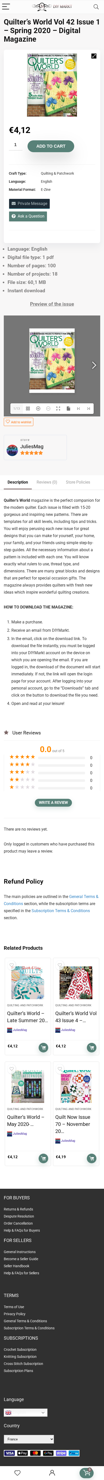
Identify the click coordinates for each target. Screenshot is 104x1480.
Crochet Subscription (20, 1349)
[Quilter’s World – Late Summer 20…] (28, 982)
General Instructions (20, 1252)
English (18, 1412)
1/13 (16, 408)
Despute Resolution (19, 1216)
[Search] (96, 7)
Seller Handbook (16, 1266)
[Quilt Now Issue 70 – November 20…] (76, 1086)
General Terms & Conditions (25, 1321)
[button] (93, 56)
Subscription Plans (19, 1371)
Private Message (31, 203)
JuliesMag (31, 446)
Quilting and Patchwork (25, 1005)
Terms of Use (14, 1307)
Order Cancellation (18, 1223)
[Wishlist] (17, 1473)
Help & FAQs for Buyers (22, 1230)
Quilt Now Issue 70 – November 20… (72, 1124)
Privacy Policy (14, 1314)
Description (18, 482)
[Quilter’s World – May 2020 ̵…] (28, 1086)
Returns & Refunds (18, 1209)
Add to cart (50, 146)
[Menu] (6, 7)
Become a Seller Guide (21, 1259)
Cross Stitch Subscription (23, 1364)
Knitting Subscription (20, 1357)
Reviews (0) (47, 482)
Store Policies (78, 482)
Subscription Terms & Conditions (61, 910)
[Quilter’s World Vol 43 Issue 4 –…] (76, 982)
